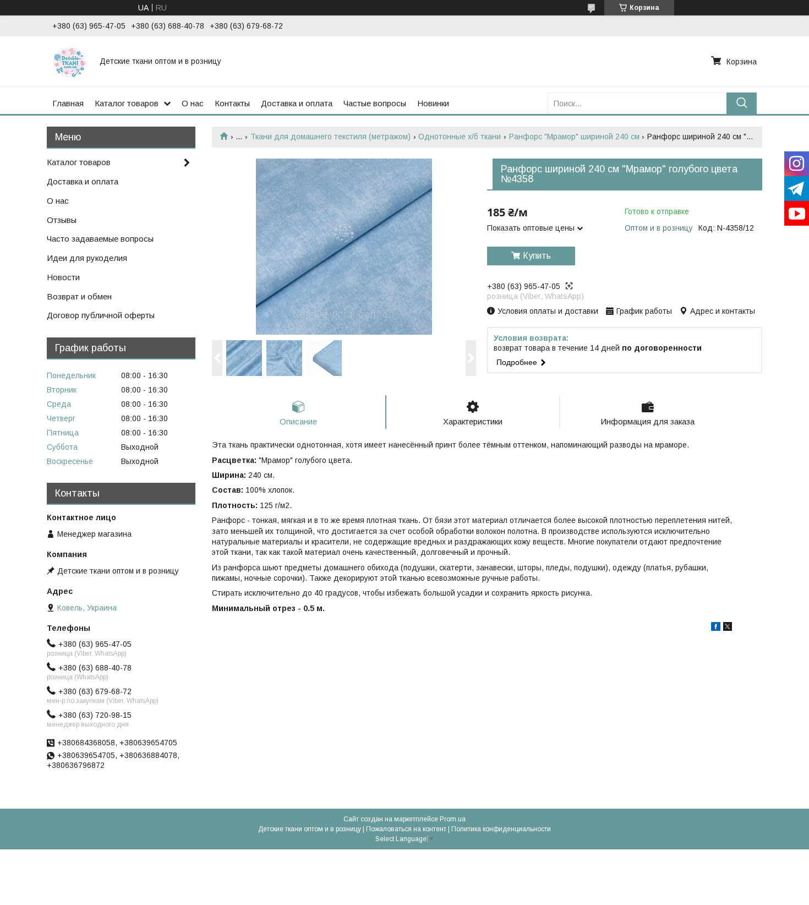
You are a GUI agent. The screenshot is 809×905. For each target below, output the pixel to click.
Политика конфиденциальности (501, 829)
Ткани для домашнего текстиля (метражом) (330, 136)
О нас (193, 103)
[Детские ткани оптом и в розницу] (69, 61)
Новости (63, 277)
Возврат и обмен (79, 296)
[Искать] (741, 103)
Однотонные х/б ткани (459, 136)
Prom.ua (453, 819)
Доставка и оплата (296, 103)
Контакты (232, 103)
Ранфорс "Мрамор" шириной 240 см (574, 136)
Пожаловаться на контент (406, 829)
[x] (727, 628)
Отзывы (61, 220)
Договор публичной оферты (101, 315)
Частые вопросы (374, 103)
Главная (68, 103)
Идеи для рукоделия (87, 258)
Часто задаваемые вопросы (100, 238)
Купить (537, 255)
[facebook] (715, 628)
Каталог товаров (126, 103)
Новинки (433, 103)
